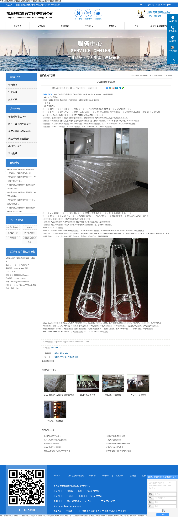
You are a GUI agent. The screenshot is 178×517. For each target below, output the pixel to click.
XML (170, 5)
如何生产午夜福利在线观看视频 (66, 357)
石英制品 (12, 153)
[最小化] (174, 477)
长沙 (124, 511)
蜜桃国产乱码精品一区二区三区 (63, 516)
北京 (102, 511)
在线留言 (136, 26)
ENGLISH (142, 5)
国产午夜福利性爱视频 (19, 124)
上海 (97, 511)
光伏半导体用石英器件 (19, 139)
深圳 (111, 511)
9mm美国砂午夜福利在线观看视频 (59, 395)
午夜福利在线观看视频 (19, 131)
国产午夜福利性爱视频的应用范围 (118, 451)
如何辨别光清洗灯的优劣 (115, 436)
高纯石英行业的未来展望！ (56, 440)
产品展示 (89, 26)
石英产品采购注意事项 (52, 436)
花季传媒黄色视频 (81, 516)
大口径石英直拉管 (88, 395)
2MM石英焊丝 (29, 233)
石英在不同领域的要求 (114, 447)
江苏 (84, 511)
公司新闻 (12, 85)
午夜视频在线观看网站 (28, 516)
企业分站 (151, 5)
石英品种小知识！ (53, 447)
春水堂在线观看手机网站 (98, 516)
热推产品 (57, 511)
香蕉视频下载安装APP (137, 516)
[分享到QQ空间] (110, 88)
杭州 (115, 511)
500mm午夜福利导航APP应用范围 (57, 451)
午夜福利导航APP (17, 116)
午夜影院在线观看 (44, 516)
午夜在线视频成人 (13, 516)
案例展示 (113, 26)
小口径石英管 (15, 146)
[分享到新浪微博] (113, 88)
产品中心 (93, 476)
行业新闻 (12, 92)
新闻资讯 (65, 26)
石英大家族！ (114, 440)
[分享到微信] (123, 88)
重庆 (106, 511)
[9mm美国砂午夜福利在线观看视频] (59, 383)
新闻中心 (159, 76)
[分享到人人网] (120, 88)
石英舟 (29, 227)
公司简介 (41, 26)
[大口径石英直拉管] (87, 383)
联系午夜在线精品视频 (160, 26)
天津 (89, 511)
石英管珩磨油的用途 (60, 353)
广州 (120, 511)
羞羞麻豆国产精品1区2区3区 (118, 516)
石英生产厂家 (13, 233)
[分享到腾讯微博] (116, 88)
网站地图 (158, 5)
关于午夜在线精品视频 (76, 476)
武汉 (93, 511)
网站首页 (17, 26)
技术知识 (12, 99)
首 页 (152, 76)
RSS (165, 5)
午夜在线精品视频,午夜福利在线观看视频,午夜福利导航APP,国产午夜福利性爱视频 (30, 1)
